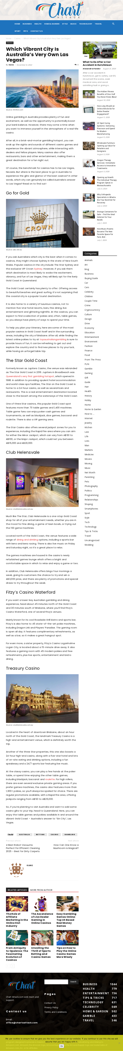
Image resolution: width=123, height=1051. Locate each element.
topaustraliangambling (52, 339)
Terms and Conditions (55, 1011)
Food (87, 355)
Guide (87, 382)
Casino (17, 38)
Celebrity (89, 291)
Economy (89, 327)
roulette (50, 779)
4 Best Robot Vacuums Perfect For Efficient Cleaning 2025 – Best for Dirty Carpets (23, 848)
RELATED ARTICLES (17, 890)
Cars (87, 287)
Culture (88, 314)
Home (8, 38)
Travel (98, 24)
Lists (87, 440)
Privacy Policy (51, 1007)
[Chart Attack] (61, 10)
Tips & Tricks (91, 531)
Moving (88, 463)
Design (88, 318)
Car (86, 56)
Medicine (89, 454)
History (88, 395)
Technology (85, 24)
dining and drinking (27, 539)
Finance (88, 350)
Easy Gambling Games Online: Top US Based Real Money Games (66, 920)
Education (90, 332)
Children (89, 296)
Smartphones (91, 508)
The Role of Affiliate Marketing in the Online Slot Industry (17, 920)
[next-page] (13, 966)
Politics (88, 490)
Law (87, 431)
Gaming (88, 373)
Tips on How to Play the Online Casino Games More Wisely (66, 952)
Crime (88, 305)
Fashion (89, 346)
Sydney (38, 268)
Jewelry (88, 422)
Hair (87, 386)
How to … (89, 413)
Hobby (88, 400)
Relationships (91, 499)
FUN (87, 364)
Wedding (89, 544)
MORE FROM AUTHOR (41, 890)
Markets (89, 449)
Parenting (89, 477)
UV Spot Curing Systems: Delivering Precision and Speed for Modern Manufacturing (106, 128)
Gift (86, 377)
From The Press (93, 359)
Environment (91, 341)
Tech (87, 522)
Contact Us (36, 31)
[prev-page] (8, 966)
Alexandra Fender (92, 68)
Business (27, 24)
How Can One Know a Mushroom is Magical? (66, 846)
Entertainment (92, 337)
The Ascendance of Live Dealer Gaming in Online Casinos (42, 918)
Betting (40, 834)
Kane (11, 65)
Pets (25, 31)
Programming (92, 495)
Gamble (88, 368)
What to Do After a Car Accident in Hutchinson (97, 63)
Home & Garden (51, 24)
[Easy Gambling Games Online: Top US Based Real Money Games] (68, 903)
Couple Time (91, 300)
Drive (87, 323)
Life (86, 436)
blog (87, 269)
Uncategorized (92, 540)
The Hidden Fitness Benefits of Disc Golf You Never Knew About (107, 94)
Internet (89, 418)
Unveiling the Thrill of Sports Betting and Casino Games (41, 952)
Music (73, 24)
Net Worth (90, 472)
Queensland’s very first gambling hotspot (30, 376)
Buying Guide (91, 278)
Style (65, 24)
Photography (91, 486)
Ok (61, 1046)
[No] (119, 1043)
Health (38, 24)
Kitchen (88, 427)
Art (86, 264)
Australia (24, 834)
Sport (18, 31)
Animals (89, 260)
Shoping (89, 504)
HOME (17, 24)
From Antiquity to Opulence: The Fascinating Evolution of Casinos (17, 954)
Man (87, 445)
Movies (88, 459)
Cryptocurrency (92, 309)
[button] (113, 23)
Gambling (69, 834)
